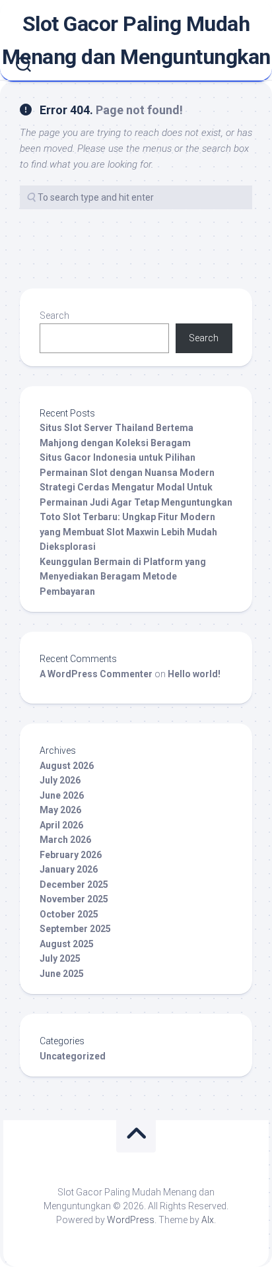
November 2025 (74, 899)
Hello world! (194, 674)
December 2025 (74, 884)
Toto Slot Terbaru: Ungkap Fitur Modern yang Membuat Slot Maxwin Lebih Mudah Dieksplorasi (128, 532)
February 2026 (71, 855)
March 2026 (65, 839)
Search (54, 315)
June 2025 (62, 973)
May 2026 (60, 810)
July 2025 (60, 958)
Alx (207, 1220)
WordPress (130, 1220)
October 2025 (69, 914)
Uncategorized (73, 1056)
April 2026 (61, 825)
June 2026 (62, 795)
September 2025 (75, 928)
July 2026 (60, 780)
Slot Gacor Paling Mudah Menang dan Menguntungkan (136, 40)
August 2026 (67, 765)
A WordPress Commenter (96, 674)
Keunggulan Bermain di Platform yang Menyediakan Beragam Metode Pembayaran (123, 576)
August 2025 (67, 944)
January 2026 (69, 869)
